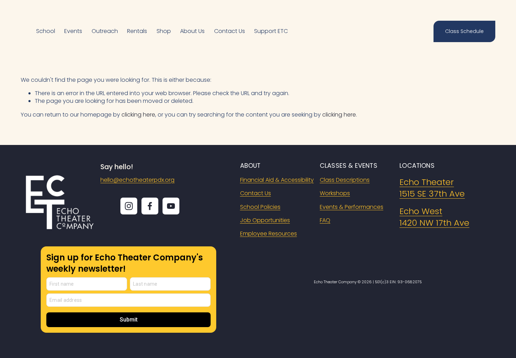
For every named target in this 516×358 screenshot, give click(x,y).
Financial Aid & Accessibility (277, 180)
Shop (164, 31)
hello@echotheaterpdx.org (137, 180)
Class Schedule (464, 31)
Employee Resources (268, 234)
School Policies (260, 207)
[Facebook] (149, 206)
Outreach (105, 31)
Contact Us (229, 31)
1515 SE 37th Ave (432, 193)
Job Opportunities (265, 220)
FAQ (325, 220)
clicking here (138, 115)
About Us (192, 31)
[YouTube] (171, 206)
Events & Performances (351, 207)
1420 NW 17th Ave (434, 222)
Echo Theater (426, 182)
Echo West (420, 211)
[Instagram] (128, 206)
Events (73, 31)
